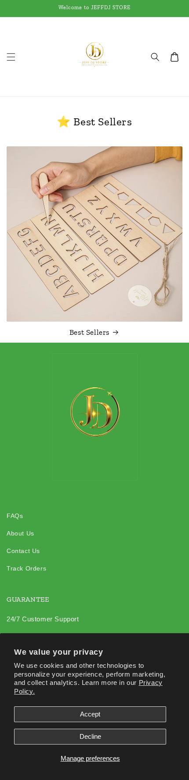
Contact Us (23, 550)
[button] (11, 57)
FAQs (15, 515)
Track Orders (26, 568)
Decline (90, 736)
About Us (20, 533)
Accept (90, 714)
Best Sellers (89, 332)
